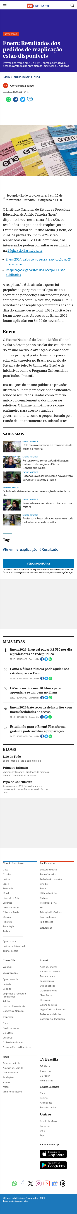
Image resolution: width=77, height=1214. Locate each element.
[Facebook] (15, 101)
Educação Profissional (51, 912)
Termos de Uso (10, 950)
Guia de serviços (48, 990)
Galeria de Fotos (48, 1004)
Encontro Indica (48, 1107)
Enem (37, 77)
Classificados (10, 973)
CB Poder (45, 1075)
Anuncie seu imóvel (50, 971)
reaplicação (27, 549)
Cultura (44, 898)
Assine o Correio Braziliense (17, 1047)
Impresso (8, 1017)
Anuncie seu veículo (13, 1067)
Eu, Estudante (47, 863)
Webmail (7, 966)
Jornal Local (46, 1071)
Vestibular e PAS (48, 902)
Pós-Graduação (48, 917)
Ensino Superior (48, 874)
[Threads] (63, 1183)
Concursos (46, 928)
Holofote (7, 921)
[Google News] (55, 1183)
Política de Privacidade (14, 946)
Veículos (7, 988)
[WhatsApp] (8, 101)
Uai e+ (43, 1130)
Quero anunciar (11, 979)
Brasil (6, 883)
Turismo (7, 931)
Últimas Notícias (48, 893)
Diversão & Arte (11, 898)
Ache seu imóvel (48, 966)
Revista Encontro (49, 1087)
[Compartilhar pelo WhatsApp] (50, 660)
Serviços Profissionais (14, 1006)
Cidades (7, 874)
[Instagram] (38, 1183)
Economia (8, 888)
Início (6, 77)
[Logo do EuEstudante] (38, 5)
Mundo (6, 893)
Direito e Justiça (11, 907)
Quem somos (9, 941)
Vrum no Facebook (12, 1091)
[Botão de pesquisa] (72, 5)
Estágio (44, 883)
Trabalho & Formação (51, 879)
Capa (5, 869)
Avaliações (8, 1077)
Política (6, 879)
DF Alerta (45, 1066)
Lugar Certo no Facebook (53, 1009)
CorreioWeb (9, 960)
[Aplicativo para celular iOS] (53, 1154)
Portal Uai (45, 1126)
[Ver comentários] (30, 101)
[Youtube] (47, 1183)
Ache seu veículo (11, 1063)
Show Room (46, 995)
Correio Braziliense (13, 863)
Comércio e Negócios (14, 1010)
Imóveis (7, 984)
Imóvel (44, 960)
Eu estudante (22, 77)
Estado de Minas (48, 1121)
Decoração (45, 1000)
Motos (6, 1086)
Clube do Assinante (13, 1042)
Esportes (7, 902)
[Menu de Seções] (5, 5)
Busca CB (8, 1037)
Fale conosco (46, 921)
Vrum (6, 1056)
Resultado (50, 549)
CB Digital (8, 1032)
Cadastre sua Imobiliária (52, 1018)
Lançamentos (47, 981)
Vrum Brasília (47, 1080)
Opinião (7, 917)
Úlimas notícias (47, 985)
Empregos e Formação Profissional (14, 995)
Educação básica (48, 869)
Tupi (42, 1135)
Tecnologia (8, 926)
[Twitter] (22, 101)
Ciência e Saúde (11, 912)
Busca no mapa (47, 976)
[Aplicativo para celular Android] (53, 1165)
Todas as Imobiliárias (50, 1014)
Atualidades (46, 1102)
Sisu (42, 907)
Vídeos (6, 1082)
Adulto (6, 1001)
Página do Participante (25, 250)
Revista (44, 1097)
